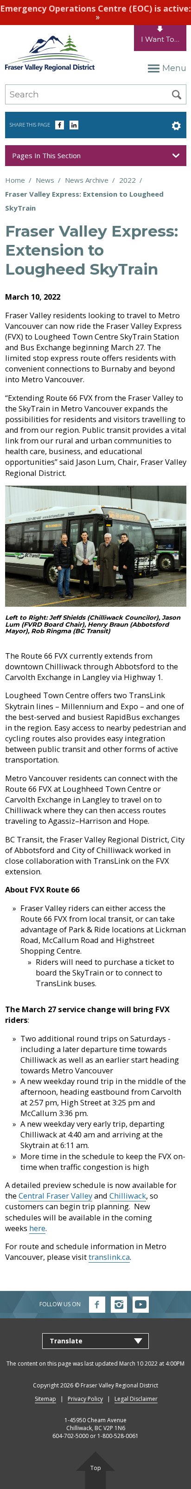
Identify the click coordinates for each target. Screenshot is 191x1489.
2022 (127, 180)
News (45, 180)
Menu (174, 68)
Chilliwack (127, 1195)
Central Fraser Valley (55, 1195)
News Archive (86, 180)
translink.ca (109, 1257)
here (37, 1228)
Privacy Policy (85, 1399)
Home (15, 180)
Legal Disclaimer (136, 1399)
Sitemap (45, 1399)
